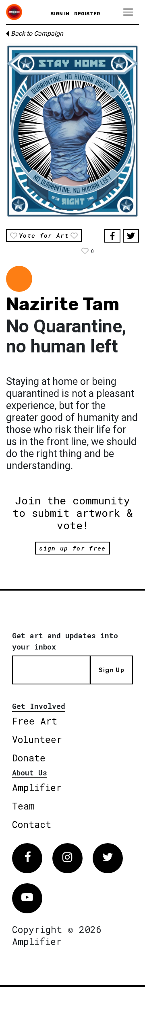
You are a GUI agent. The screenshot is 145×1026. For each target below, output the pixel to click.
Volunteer (37, 739)
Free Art (34, 721)
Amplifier (37, 787)
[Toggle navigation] (128, 12)
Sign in (59, 13)
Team (23, 806)
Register (87, 13)
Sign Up (111, 670)
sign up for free (72, 548)
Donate (29, 758)
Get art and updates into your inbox (65, 641)
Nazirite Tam (62, 304)
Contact (31, 824)
